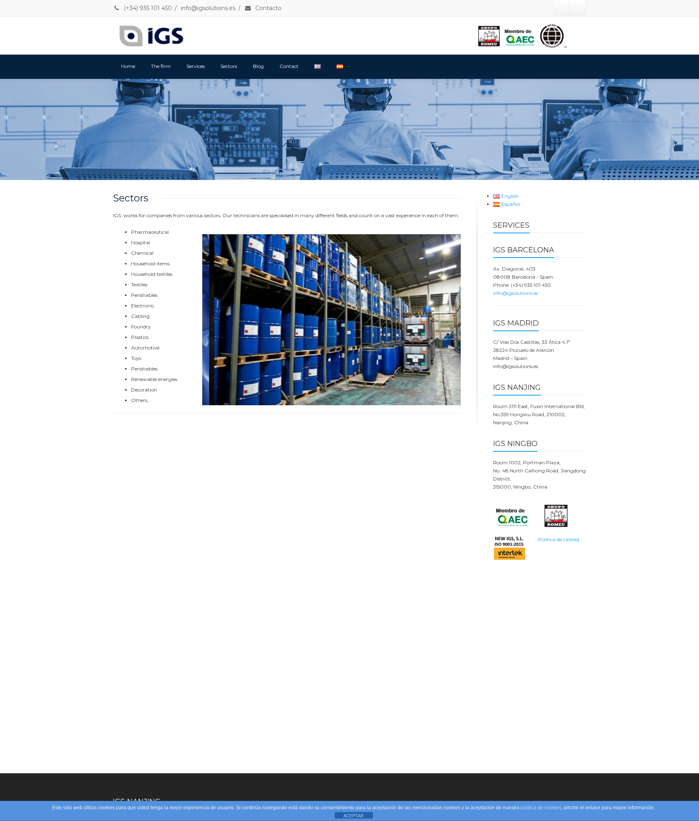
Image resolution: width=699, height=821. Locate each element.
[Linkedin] (562, 8)
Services (195, 66)
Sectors (228, 66)
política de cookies (541, 807)
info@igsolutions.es (208, 8)
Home (128, 66)
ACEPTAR (353, 815)
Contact (289, 66)
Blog (258, 66)
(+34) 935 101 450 (147, 8)
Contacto (268, 8)
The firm (161, 66)
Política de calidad (558, 539)
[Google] (578, 8)
